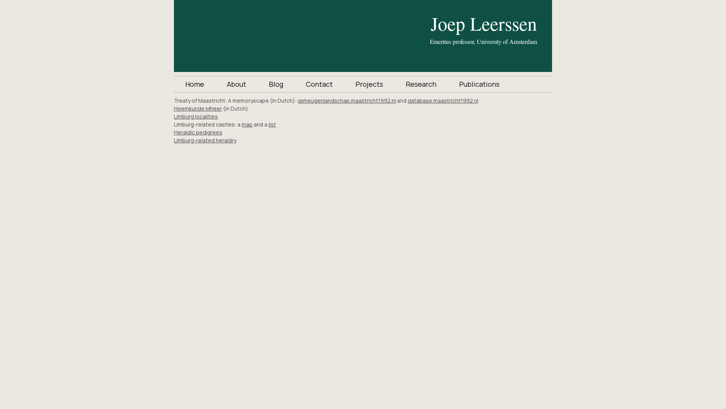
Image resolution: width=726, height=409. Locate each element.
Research (421, 84)
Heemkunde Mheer (198, 108)
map (247, 124)
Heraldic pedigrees (198, 132)
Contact (319, 84)
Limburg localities (196, 116)
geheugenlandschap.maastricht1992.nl (347, 100)
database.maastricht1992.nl (443, 100)
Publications (479, 84)
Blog (276, 84)
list (272, 124)
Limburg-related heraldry (205, 140)
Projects (369, 84)
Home (194, 84)
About (236, 84)
